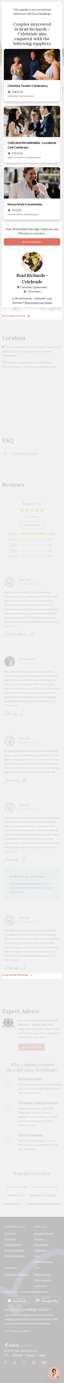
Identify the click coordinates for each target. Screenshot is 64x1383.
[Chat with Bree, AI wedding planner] (54, 1373)
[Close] (58, 6)
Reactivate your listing (38, 302)
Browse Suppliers (32, 241)
